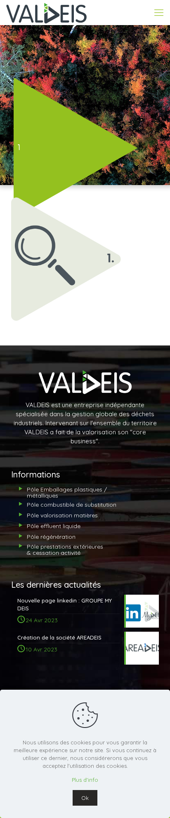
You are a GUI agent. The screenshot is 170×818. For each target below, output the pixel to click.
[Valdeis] (46, 12)
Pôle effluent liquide (53, 526)
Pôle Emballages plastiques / (67, 492)
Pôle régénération (51, 536)
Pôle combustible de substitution (71, 504)
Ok (85, 798)
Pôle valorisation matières (62, 515)
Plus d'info (85, 779)
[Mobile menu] (159, 12)
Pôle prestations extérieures (65, 549)
